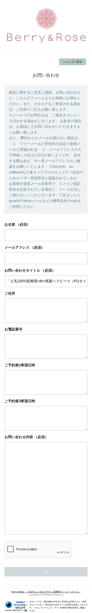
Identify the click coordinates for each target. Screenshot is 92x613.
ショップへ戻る (72, 61)
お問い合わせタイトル (22, 270)
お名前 (9, 224)
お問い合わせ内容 (18, 437)
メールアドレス (16, 247)
